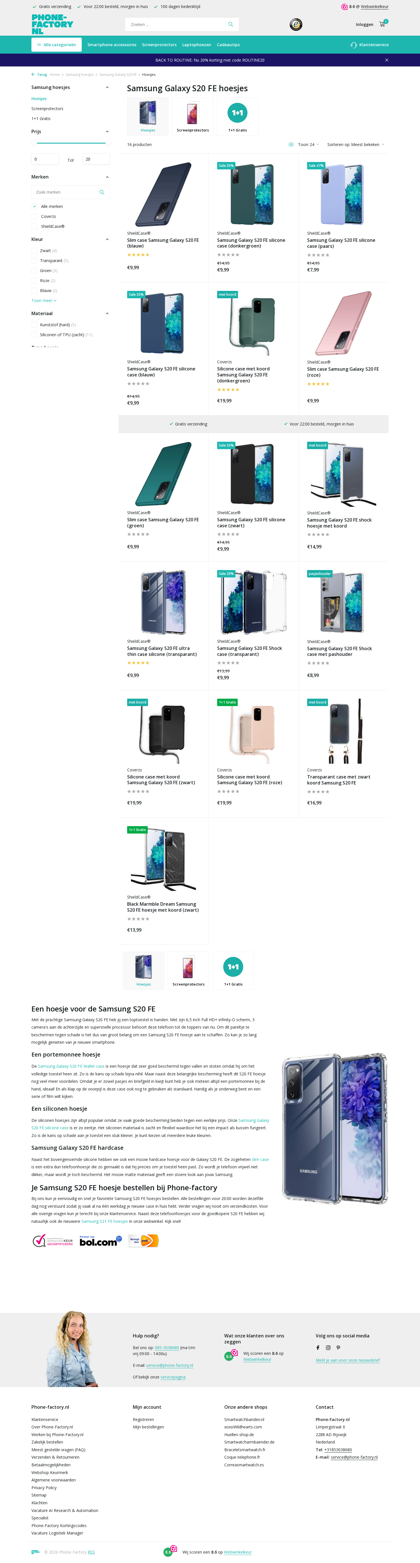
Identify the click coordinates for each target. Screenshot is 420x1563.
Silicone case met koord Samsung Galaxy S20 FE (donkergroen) (243, 375)
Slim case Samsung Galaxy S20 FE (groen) (163, 523)
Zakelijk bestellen (47, 1442)
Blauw (48, 290)
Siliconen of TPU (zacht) (66, 334)
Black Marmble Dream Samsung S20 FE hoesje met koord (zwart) (163, 907)
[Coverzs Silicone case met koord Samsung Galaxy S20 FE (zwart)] (163, 731)
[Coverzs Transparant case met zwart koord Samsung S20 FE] (343, 731)
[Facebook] (318, 1348)
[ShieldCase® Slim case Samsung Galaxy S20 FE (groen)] (163, 474)
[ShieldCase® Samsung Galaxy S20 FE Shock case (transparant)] (253, 602)
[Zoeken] (231, 24)
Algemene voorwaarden (53, 1480)
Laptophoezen (196, 44)
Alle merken (51, 206)
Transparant (54, 260)
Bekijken (367, 266)
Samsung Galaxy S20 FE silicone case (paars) (341, 243)
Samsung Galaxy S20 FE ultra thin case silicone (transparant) (162, 651)
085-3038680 (167, 1347)
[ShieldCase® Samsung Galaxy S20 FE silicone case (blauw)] (163, 323)
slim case (260, 1159)
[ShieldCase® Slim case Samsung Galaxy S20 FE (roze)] (343, 323)
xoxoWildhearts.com (243, 1427)
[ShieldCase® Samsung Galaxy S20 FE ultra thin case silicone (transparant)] (163, 602)
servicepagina (173, 1377)
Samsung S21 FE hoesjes (104, 1221)
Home (55, 74)
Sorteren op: (338, 144)
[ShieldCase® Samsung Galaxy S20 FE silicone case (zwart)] (253, 474)
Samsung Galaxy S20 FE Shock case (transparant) (249, 651)
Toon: (303, 144)
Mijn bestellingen (148, 1427)
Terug (41, 74)
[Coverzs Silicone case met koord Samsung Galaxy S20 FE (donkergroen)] (253, 323)
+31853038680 (338, 1449)
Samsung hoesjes (80, 74)
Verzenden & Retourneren (55, 1457)
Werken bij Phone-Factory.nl (57, 1434)
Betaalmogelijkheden (51, 1464)
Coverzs (48, 216)
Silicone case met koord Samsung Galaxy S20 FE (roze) (249, 780)
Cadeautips (228, 44)
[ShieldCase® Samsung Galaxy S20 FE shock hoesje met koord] (343, 474)
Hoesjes (39, 98)
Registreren (143, 1419)
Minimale (45, 159)
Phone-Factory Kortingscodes (59, 1525)
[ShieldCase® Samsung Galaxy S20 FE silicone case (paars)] (343, 194)
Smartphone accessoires (111, 44)
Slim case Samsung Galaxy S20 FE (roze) (343, 372)
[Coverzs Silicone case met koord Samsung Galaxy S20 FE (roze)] (253, 731)
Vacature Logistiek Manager (57, 1533)
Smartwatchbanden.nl (244, 1419)
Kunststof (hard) (58, 324)
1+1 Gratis (41, 118)
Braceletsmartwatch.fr (244, 1449)
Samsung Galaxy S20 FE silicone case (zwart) (251, 523)
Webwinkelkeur (375, 6)
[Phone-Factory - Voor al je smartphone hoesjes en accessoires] (52, 24)
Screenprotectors (159, 44)
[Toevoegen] (190, 266)
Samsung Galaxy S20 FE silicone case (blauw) (161, 372)
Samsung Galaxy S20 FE (118, 74)
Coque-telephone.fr (242, 1457)
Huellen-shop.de (239, 1434)
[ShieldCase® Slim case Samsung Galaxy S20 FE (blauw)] (163, 194)
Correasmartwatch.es (244, 1464)
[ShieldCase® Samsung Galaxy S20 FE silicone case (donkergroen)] (253, 194)
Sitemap (39, 1495)
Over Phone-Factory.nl (52, 1427)
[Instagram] (328, 1348)
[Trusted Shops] (296, 24)
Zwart (48, 250)
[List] (291, 144)
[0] (380, 24)
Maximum (96, 159)
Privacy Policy (44, 1487)
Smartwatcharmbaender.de (249, 1442)
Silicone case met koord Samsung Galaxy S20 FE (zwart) (161, 780)
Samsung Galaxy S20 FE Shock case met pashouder (339, 652)
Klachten (39, 1502)
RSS (91, 1552)
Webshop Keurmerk (49, 1472)
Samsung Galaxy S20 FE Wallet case (71, 1066)
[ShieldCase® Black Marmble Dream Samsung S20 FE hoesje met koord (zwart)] (163, 858)
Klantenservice (373, 44)
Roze (47, 280)
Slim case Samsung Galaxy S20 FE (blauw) (163, 243)
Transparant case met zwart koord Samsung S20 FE (339, 780)
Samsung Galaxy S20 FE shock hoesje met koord (339, 523)
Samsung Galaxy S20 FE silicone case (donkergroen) (251, 243)
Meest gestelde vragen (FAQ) (58, 1449)
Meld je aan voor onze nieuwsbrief (348, 1360)
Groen (48, 270)
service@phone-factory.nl (169, 1365)
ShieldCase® (52, 226)
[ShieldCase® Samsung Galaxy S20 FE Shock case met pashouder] (343, 602)
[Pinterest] (338, 1348)
